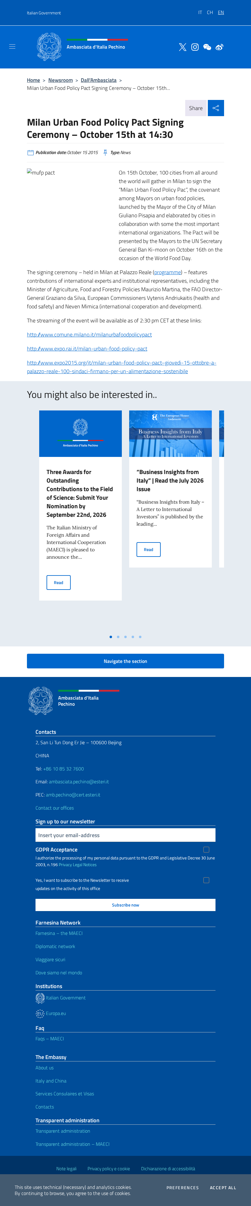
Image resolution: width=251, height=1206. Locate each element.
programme (167, 272)
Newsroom (60, 80)
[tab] (111, 637)
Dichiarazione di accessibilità (168, 1168)
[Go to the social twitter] (181, 46)
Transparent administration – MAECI (73, 1144)
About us (45, 1067)
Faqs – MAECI (50, 1038)
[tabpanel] (80, 520)
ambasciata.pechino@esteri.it (79, 781)
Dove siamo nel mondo (59, 972)
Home (33, 80)
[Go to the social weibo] (218, 46)
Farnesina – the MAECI (59, 933)
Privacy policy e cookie (109, 1168)
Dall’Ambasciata (99, 80)
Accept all (223, 1188)
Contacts (45, 1106)
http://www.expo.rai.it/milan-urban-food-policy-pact (87, 348)
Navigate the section (125, 661)
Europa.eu (55, 1013)
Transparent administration (63, 1130)
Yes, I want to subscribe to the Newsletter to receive (82, 880)
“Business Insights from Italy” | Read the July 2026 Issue (170, 480)
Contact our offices (55, 807)
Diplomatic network (55, 946)
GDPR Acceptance (56, 849)
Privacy (65, 864)
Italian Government (44, 12)
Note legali (66, 1168)
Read (62, 582)
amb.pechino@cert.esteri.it (73, 794)
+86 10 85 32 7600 (63, 768)
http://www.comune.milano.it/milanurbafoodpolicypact (89, 334)
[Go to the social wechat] (206, 46)
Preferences (183, 1188)
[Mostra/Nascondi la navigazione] (12, 46)
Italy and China (51, 1080)
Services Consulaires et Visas (65, 1093)
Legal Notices (85, 864)
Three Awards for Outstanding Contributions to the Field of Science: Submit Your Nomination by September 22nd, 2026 (80, 493)
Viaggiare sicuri (50, 959)
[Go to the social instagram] (193, 46)
